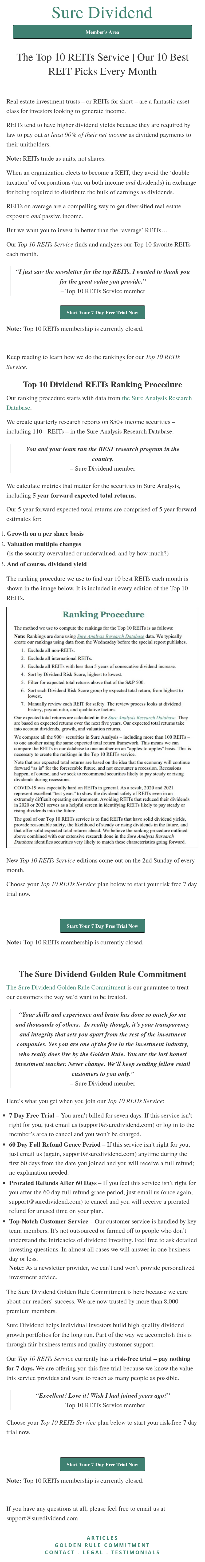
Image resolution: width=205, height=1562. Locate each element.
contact (60, 1552)
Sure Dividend (102, 11)
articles (102, 1537)
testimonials (135, 1552)
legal (93, 1552)
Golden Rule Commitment (102, 1545)
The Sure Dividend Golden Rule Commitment (66, 987)
